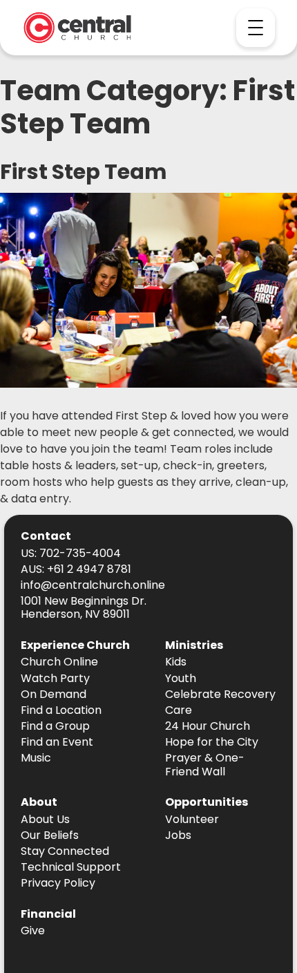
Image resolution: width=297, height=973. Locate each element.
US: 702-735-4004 (71, 554)
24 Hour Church (207, 726)
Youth (180, 679)
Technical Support (71, 867)
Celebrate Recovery (220, 695)
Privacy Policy (58, 883)
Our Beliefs (50, 836)
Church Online (59, 662)
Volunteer (192, 820)
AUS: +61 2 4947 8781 (76, 570)
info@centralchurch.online (93, 585)
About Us (45, 820)
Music (36, 758)
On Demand (53, 695)
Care (178, 710)
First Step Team (83, 172)
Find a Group (55, 726)
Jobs (178, 836)
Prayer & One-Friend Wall (205, 765)
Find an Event (57, 742)
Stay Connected (65, 851)
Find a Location (61, 710)
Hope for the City (211, 742)
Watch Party (55, 679)
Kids (175, 662)
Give (33, 931)
